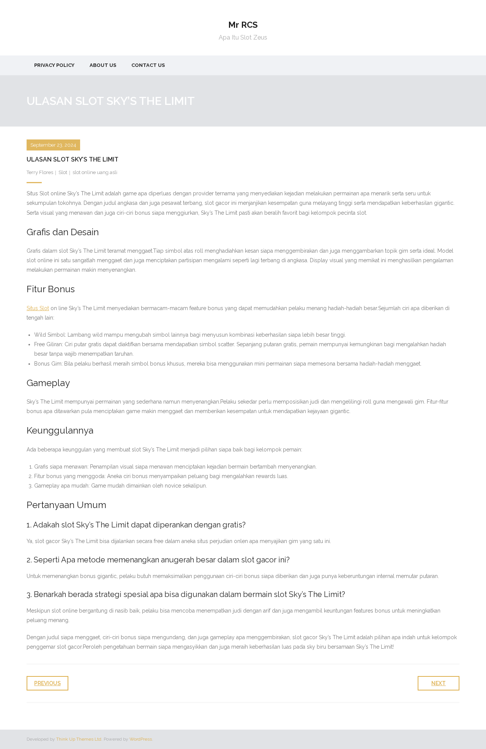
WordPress (140, 739)
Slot (62, 172)
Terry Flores (40, 172)
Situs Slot (38, 308)
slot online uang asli (95, 172)
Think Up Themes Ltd (78, 739)
